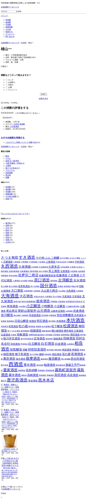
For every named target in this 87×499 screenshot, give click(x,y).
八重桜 (8, 166)
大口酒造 (17, 290)
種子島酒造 (22, 354)
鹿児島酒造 (17, 380)
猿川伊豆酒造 (11, 338)
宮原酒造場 (70, 302)
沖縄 (7, 240)
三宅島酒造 (14, 126)
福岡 (7, 235)
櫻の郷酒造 (57, 330)
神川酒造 (50, 350)
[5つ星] (9, 113)
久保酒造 (35, 267)
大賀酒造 (48, 297)
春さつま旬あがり (12, 168)
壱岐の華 (75, 286)
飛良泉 (24, 375)
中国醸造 (70, 262)
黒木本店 (46, 380)
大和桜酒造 (28, 291)
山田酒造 (69, 311)
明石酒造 (42, 320)
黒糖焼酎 (9, 27)
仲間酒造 (4, 276)
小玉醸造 (59, 306)
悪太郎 (8, 175)
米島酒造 (48, 354)
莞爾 (7, 177)
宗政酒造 (61, 302)
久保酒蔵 (25, 266)
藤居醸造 (54, 358)
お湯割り (11, 82)
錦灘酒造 (21, 371)
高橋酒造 (50, 375)
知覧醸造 (16, 349)
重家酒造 (10, 370)
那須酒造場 (60, 365)
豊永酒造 (30, 365)
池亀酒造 (22, 334)
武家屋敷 (9, 173)
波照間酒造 (65, 335)
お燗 (10, 87)
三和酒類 (24, 262)
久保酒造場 (43, 267)
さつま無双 (9, 257)
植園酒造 (35, 330)
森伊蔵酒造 (25, 331)
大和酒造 (36, 291)
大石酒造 (26, 296)
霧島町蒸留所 (66, 370)
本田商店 (4, 327)
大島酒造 (71, 290)
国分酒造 (48, 285)
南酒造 (31, 281)
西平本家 (4, 365)
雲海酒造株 (49, 371)
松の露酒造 (46, 327)
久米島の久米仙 (76, 267)
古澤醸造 (65, 280)
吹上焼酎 (4, 286)
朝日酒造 (52, 321)
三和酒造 (16, 262)
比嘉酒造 (5, 334)
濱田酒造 (75, 334)
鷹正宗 (3, 381)
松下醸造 (57, 326)
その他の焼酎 (10, 196)
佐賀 (7, 237)
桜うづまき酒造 (13, 331)
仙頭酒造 (81, 271)
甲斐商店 (24, 344)
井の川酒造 (43, 271)
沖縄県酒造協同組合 (37, 335)
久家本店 (54, 266)
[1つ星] (2, 113)
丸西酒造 (9, 266)
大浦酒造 (79, 291)
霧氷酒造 (15, 375)
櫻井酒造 (68, 330)
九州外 (16, 124)
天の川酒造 (57, 297)
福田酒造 (8, 354)
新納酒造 (10, 321)
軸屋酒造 (49, 364)
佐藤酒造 (61, 275)
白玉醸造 (34, 343)
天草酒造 (77, 296)
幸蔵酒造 (52, 315)
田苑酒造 (15, 344)
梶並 (7, 156)
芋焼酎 (8, 25)
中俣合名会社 (61, 262)
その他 (8, 29)
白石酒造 (47, 343)
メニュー (4, 16)
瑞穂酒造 (58, 338)
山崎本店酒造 (58, 311)
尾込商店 (11, 310)
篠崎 (41, 354)
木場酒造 (61, 321)
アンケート (9, 34)
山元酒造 (43, 310)
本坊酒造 (75, 320)
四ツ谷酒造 (35, 286)
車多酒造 (40, 365)
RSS (35, 142)
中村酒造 (79, 261)
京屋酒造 (65, 271)
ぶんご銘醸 (52, 257)
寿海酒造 (12, 306)
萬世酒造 (9, 358)
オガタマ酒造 (74, 258)
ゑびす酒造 (64, 258)
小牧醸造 (47, 306)
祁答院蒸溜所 (37, 349)
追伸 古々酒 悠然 (12, 161)
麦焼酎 (8, 22)
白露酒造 (70, 344)
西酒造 (16, 364)
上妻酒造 (50, 261)
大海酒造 (10, 295)
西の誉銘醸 (65, 359)
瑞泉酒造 (49, 339)
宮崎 (7, 226)
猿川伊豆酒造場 (27, 339)
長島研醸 (31, 370)
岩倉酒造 (79, 310)
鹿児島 (8, 223)
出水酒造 (24, 281)
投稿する (9, 32)
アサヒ (8, 158)
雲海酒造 (41, 371)
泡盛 (7, 199)
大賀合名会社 (39, 297)
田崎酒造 (69, 338)
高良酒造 (72, 375)
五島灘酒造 (24, 271)
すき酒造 (27, 257)
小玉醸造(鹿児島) (73, 306)
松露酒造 (70, 326)
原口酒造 (42, 280)
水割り (11, 85)
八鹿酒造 (16, 281)
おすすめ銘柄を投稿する (13, 137)
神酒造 (75, 349)
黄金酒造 (33, 380)
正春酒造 (78, 330)
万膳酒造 (8, 261)
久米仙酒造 (64, 267)
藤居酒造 (44, 359)
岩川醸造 (7, 315)
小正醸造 (33, 306)
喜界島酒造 (24, 286)
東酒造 (38, 327)
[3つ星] (5, 113)
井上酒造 (54, 271)
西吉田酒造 (78, 358)
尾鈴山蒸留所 (27, 310)
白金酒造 (60, 343)
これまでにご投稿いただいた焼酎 (19, 142)
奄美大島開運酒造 (28, 302)
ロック (11, 80)
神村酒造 (58, 350)
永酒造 (13, 335)
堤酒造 (60, 286)
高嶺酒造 (42, 375)
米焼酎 (8, 20)
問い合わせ (9, 37)
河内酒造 (49, 335)
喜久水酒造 (13, 286)
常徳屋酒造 (35, 315)
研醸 (25, 349)
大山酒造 (62, 291)
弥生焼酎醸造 (65, 315)
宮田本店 (78, 302)
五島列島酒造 (14, 271)
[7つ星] (13, 113)
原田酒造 (54, 281)
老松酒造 (57, 354)
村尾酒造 (13, 326)
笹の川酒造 (34, 354)
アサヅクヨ (9, 170)
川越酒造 (25, 315)
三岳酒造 (41, 262)
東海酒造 (32, 327)
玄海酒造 (39, 338)
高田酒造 (60, 375)
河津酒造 (56, 335)
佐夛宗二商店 (28, 275)
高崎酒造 (33, 375)
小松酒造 (22, 306)
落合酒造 (20, 359)
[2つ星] (4, 113)
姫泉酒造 (43, 301)
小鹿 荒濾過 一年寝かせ (14, 163)
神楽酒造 (67, 349)
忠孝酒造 (79, 315)
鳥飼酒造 (82, 375)
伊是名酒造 (13, 276)
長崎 (7, 233)
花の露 (66, 354)
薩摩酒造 (33, 359)
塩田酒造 (67, 286)
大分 (7, 228)
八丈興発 (73, 275)
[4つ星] (7, 113)
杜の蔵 (23, 326)
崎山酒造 (17, 315)
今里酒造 (73, 271)
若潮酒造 (77, 354)
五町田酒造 (34, 271)
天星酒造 (67, 296)
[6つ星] (11, 113)
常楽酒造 (45, 315)
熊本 (7, 230)
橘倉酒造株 (46, 331)
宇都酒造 (54, 302)
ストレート (12, 90)
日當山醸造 (21, 320)
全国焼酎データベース (10, 7)
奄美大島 (17, 302)
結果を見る (43, 99)
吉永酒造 (79, 280)
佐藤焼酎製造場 (47, 275)
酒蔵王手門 (72, 364)
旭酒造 (32, 321)
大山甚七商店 (49, 290)
